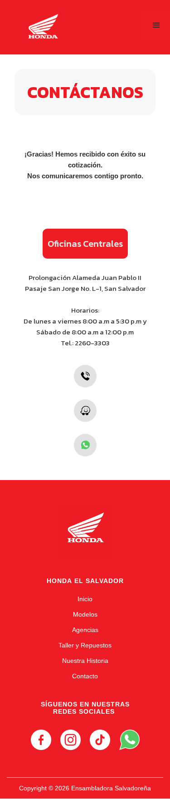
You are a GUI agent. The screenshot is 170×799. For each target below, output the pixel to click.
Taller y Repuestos (85, 645)
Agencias (85, 629)
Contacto (85, 676)
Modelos (85, 614)
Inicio (85, 599)
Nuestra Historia (85, 660)
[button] (156, 25)
